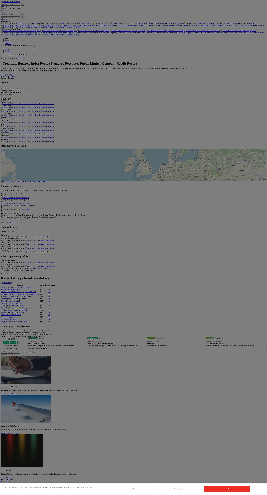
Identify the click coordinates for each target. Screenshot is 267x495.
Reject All (132, 489)
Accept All (227, 489)
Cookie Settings (179, 489)
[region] (133, 489)
